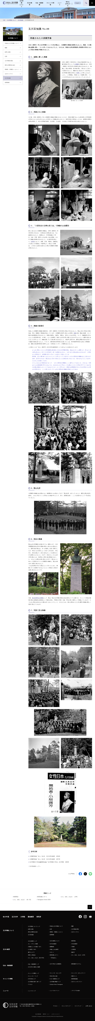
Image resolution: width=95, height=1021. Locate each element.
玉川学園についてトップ (34, 926)
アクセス (30, 984)
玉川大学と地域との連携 (34, 967)
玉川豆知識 (20, 20)
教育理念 (15, 896)
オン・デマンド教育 (33, 943)
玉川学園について (21, 3)
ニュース (60, 3)
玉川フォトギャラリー (76, 981)
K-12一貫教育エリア (55, 978)
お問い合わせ (89, 1006)
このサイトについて (55, 1014)
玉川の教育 (29, 3)
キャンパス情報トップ (33, 973)
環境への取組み (32, 955)
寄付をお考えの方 (67, 3)
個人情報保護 (38, 1014)
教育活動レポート (42, 896)
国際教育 (52, 946)
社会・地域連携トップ (33, 964)
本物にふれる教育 (54, 949)
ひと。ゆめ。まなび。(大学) (78, 955)
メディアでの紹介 (75, 990)
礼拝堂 (33, 241)
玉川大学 (15, 917)
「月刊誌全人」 (53, 957)
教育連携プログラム (76, 963)
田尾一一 (79, 72)
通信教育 (31, 917)
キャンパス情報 (50, 3)
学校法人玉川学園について (56, 926)
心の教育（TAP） (32, 949)
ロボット (52, 952)
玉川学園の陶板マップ (55, 981)
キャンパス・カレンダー (56, 973)
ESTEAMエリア (32, 978)
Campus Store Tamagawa (56, 984)
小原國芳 (76, 64)
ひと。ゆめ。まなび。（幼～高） (22, 899)
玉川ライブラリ (75, 932)
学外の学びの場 (53, 976)
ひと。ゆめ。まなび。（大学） (69, 896)
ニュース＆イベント (54, 990)
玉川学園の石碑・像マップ (34, 981)
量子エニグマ (31, 952)
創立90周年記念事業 (37, 598)
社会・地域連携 (39, 3)
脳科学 (73, 952)
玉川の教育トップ (32, 941)
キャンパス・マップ (33, 976)
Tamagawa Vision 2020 (43, 899)
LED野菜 (73, 949)
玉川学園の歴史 (75, 929)
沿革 (51, 929)
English (78, 3)
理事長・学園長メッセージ (56, 932)
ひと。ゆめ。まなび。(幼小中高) (36, 957)
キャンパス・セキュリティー (78, 973)
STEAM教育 (74, 943)
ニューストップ (32, 990)
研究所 (39, 917)
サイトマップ (78, 1006)
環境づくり (74, 976)
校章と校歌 (31, 929)
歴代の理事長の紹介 (33, 932)
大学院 (22, 917)
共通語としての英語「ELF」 (35, 946)
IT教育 (73, 946)
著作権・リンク (46, 1014)
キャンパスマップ (66, 1006)
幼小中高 (6, 917)
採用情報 (52, 934)
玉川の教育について (54, 940)
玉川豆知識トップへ (35, 866)
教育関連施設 (74, 978)
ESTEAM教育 (53, 943)
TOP (4, 20)
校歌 (75, 333)
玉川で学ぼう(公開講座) (55, 963)
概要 (72, 926)
